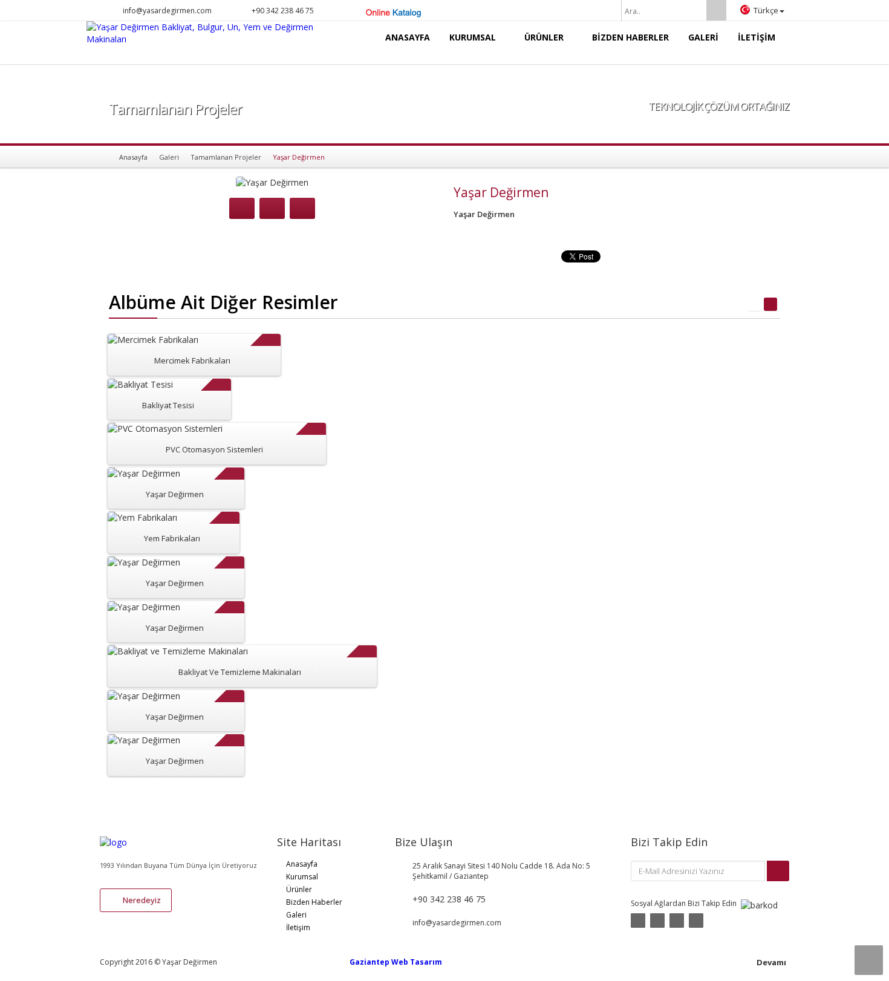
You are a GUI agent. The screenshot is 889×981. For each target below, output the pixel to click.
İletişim (298, 927)
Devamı (771, 962)
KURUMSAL (473, 37)
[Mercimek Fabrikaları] (208, 349)
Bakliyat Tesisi (168, 405)
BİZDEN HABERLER (630, 37)
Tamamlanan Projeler (225, 156)
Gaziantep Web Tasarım (396, 962)
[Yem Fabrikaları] (187, 527)
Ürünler (299, 889)
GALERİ (703, 37)
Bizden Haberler (314, 902)
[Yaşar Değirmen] (190, 483)
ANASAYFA (407, 37)
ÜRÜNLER (545, 37)
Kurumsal (302, 877)
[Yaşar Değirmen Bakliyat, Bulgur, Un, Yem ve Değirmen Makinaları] (209, 33)
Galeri (169, 156)
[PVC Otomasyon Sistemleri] (231, 438)
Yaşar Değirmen (175, 494)
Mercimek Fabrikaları (192, 360)
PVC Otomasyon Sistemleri (214, 449)
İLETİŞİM (756, 37)
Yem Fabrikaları (172, 538)
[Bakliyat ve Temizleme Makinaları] (256, 660)
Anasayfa (133, 156)
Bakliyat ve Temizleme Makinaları (239, 671)
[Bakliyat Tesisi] (183, 394)
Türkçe (766, 10)
